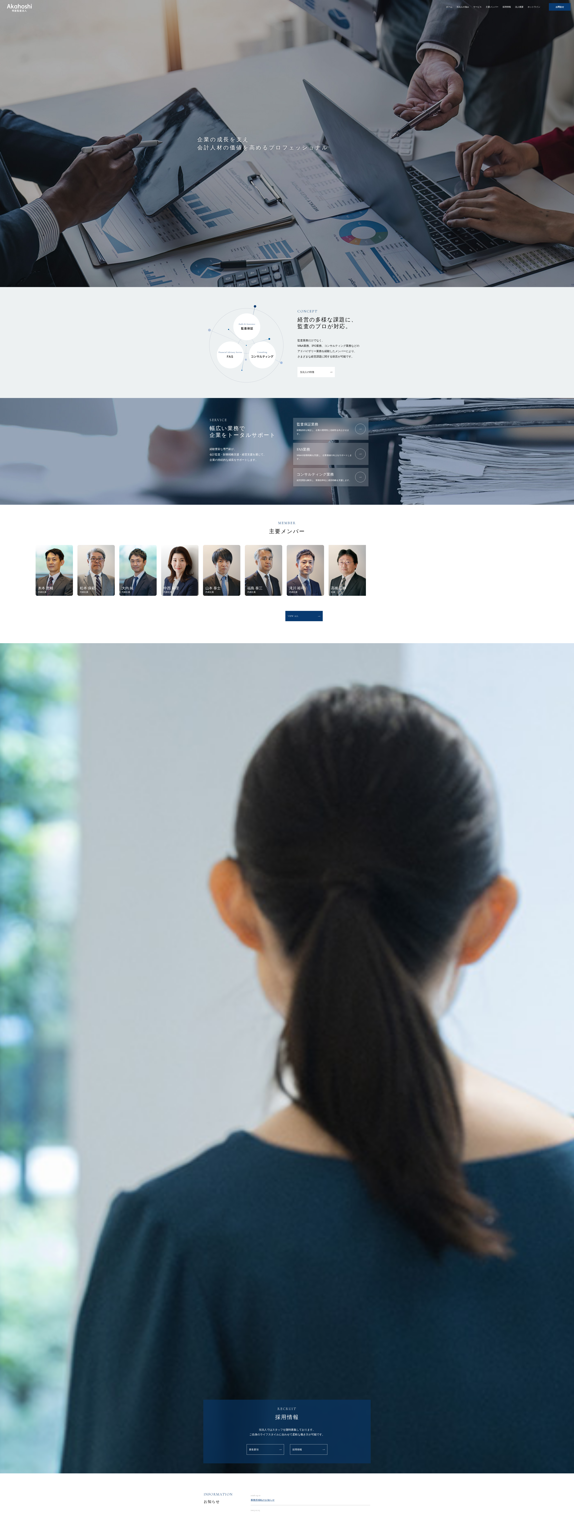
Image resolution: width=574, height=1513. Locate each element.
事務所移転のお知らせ (263, 1500)
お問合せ (560, 6)
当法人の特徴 (307, 372)
